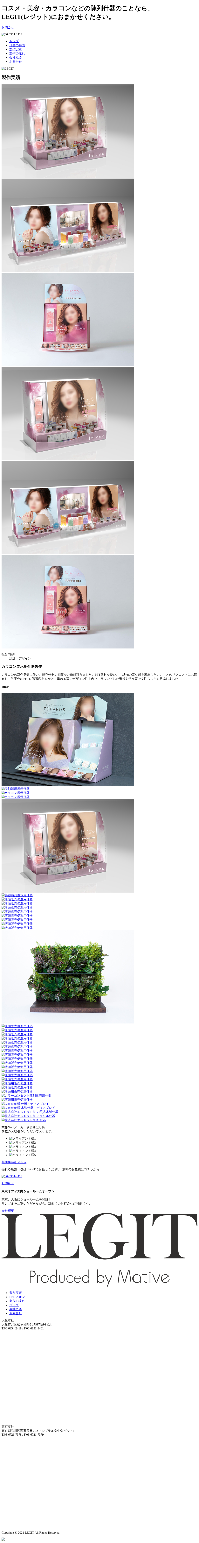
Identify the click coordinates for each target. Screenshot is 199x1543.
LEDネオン (17, 1297)
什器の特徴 (17, 45)
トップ (14, 41)
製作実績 (15, 49)
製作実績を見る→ (14, 1162)
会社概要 (15, 57)
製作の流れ (17, 53)
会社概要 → (10, 1210)
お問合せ (8, 27)
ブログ (14, 1305)
